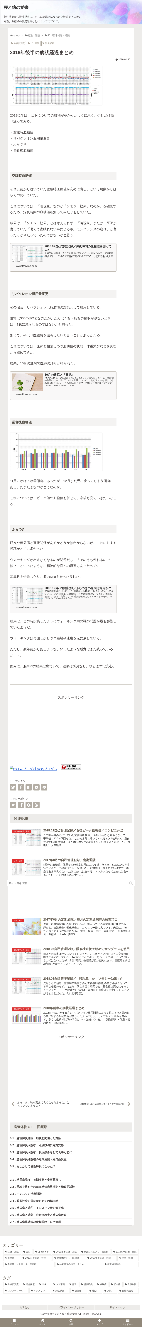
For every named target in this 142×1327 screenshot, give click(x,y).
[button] (131, 883)
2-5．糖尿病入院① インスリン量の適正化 (37, 1207)
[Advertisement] (71, 726)
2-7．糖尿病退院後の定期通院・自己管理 (35, 1221)
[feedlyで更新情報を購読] (29, 805)
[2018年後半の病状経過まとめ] (29, 787)
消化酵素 (49, 43)
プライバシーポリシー (71, 1307)
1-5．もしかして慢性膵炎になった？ (32, 1166)
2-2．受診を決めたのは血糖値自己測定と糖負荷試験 (42, 1186)
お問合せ (24, 1307)
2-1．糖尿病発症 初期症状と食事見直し (35, 1179)
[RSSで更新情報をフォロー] (36, 805)
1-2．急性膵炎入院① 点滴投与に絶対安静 (37, 1145)
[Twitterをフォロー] (13, 805)
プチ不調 (35, 43)
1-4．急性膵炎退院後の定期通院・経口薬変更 (38, 1159)
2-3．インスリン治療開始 (26, 1193)
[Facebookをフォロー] (21, 805)
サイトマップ (117, 1307)
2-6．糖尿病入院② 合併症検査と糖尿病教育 (38, 1214)
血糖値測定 (19, 43)
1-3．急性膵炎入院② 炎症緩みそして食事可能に (41, 1152)
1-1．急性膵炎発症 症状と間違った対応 (35, 1138)
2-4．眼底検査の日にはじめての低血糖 (34, 1200)
